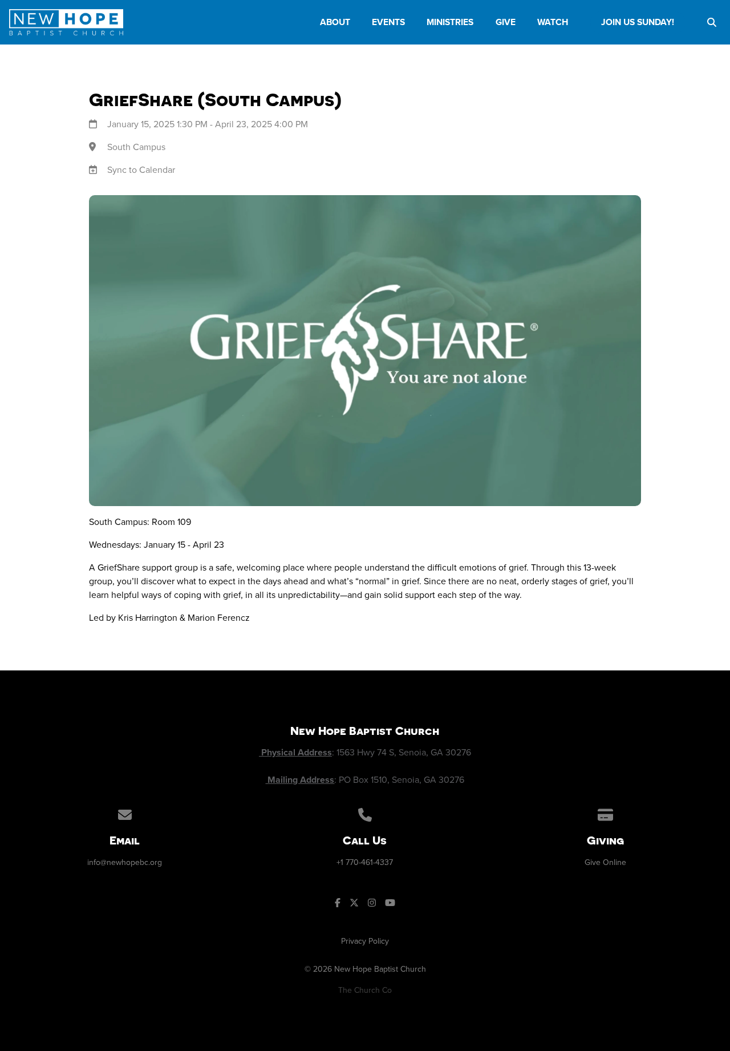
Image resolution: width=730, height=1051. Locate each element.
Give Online (605, 862)
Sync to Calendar (141, 169)
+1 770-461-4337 (364, 862)
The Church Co (365, 990)
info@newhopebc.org (124, 862)
